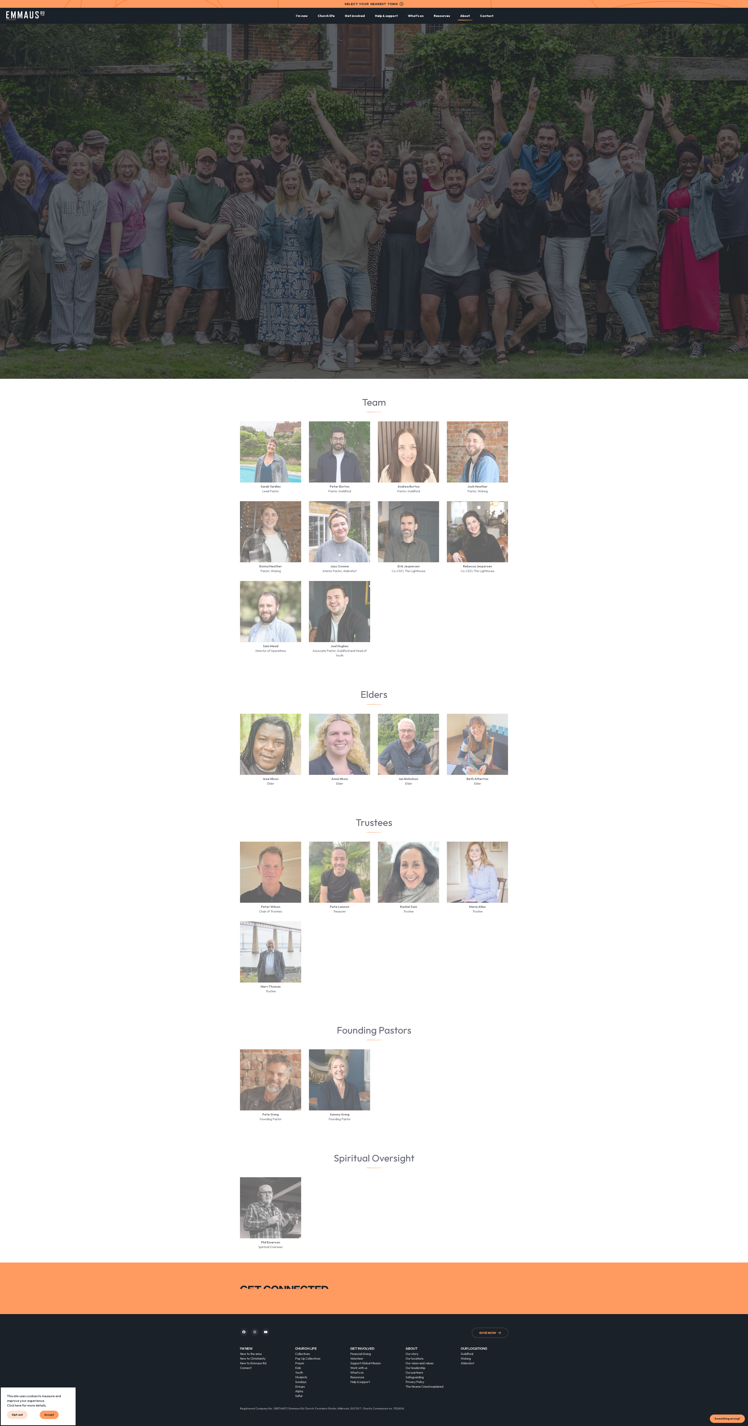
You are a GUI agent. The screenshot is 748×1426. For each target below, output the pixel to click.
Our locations (414, 1358)
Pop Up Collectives (307, 1358)
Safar (299, 1396)
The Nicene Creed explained (424, 1386)
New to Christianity (253, 1358)
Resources (442, 16)
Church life (326, 16)
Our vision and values (420, 1363)
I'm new (302, 16)
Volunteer (356, 1358)
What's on (416, 16)
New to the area (251, 1354)
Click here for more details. (26, 1405)
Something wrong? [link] (727, 1418)
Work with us (358, 1368)
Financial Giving (360, 1354)
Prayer (299, 1363)
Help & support (386, 16)
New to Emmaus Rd (253, 1363)
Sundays (300, 1382)
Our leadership (415, 1368)
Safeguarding (415, 1377)
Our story (412, 1354)
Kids (298, 1368)
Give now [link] (487, 1333)
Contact (486, 16)
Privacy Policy (415, 1382)
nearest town (371, 3)
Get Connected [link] (488, 1294)
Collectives (302, 1354)
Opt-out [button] (17, 1414)
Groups (300, 1386)
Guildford (467, 1354)
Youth (299, 1372)
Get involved (355, 16)
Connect (245, 1368)
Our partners (414, 1372)
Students (301, 1377)
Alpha (299, 1391)
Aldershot (467, 1363)
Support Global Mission (365, 1363)
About (465, 16)
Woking (466, 1358)
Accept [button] (49, 1414)
